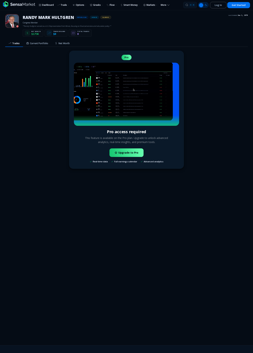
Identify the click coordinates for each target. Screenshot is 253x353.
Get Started (239, 5)
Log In (218, 5)
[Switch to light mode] (203, 5)
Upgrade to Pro (128, 152)
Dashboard (48, 4)
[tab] (14, 43)
